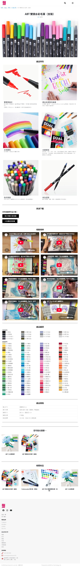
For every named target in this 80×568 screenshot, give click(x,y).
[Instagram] (7, 510)
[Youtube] (11, 510)
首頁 (2, 7)
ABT (39, 17)
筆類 (9, 7)
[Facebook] (3, 510)
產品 (5, 7)
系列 (40, 17)
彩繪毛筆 (14, 7)
